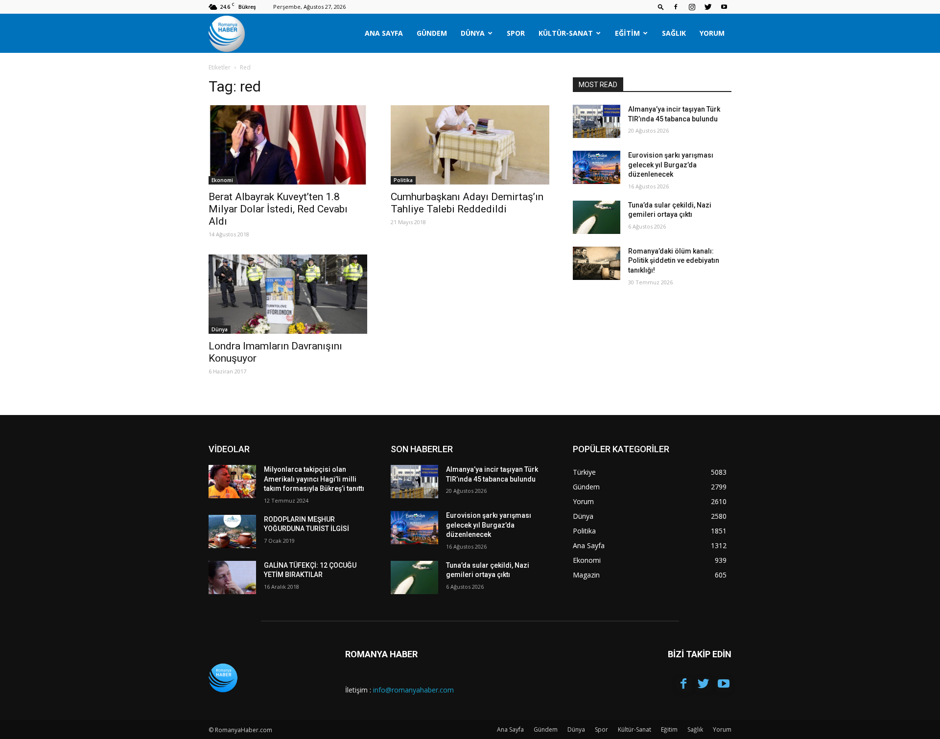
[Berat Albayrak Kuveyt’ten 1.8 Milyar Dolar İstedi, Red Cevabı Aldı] (288, 145)
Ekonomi (222, 180)
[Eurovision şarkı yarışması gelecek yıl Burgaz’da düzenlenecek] (596, 167)
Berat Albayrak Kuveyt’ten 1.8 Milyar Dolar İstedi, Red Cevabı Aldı (278, 209)
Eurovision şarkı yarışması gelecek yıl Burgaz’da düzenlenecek (670, 164)
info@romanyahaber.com (413, 689)
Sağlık (674, 33)
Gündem (432, 33)
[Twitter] (708, 7)
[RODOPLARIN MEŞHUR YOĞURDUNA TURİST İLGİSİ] (232, 531)
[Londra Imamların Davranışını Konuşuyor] (288, 294)
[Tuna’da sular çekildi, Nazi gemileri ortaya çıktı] (596, 217)
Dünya (473, 33)
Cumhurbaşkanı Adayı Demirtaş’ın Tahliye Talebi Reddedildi (467, 203)
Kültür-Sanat (566, 33)
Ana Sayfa (384, 33)
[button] (661, 6)
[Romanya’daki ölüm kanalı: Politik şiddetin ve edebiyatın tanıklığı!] (596, 263)
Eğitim (627, 33)
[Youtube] (724, 7)
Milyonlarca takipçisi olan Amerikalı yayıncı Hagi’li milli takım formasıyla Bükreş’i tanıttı (314, 478)
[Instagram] (691, 7)
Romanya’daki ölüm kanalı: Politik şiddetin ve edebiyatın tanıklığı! (673, 260)
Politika (403, 180)
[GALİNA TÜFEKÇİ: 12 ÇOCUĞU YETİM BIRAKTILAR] (232, 577)
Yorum (712, 33)
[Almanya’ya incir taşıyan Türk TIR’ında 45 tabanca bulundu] (596, 121)
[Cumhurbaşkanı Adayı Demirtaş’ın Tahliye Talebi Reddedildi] (470, 145)
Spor (516, 33)
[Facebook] (675, 7)
